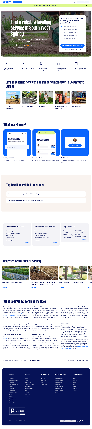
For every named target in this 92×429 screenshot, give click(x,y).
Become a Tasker (83, 2)
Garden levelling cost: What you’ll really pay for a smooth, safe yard (42, 283)
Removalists (57, 384)
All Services (57, 392)
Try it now (53, 5)
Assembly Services (59, 390)
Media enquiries (28, 382)
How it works (11, 378)
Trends (10, 394)
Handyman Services (59, 378)
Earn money (11, 382)
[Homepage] (7, 2)
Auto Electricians (58, 388)
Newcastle (75, 388)
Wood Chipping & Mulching (61, 107)
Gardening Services (59, 386)
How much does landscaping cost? (71, 282)
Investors (27, 396)
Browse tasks (43, 380)
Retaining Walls (27, 106)
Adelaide (74, 386)
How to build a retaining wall (12, 282)
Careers (26, 380)
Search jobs (11, 386)
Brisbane (74, 382)
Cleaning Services (59, 380)
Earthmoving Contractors (10, 107)
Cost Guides (11, 388)
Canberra (75, 390)
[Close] (86, 5)
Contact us (27, 392)
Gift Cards (11, 396)
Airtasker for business (13, 380)
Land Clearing (76, 106)
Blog (26, 390)
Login (42, 382)
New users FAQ (12, 402)
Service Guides (12, 390)
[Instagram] (80, 421)
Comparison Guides (13, 392)
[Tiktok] (82, 421)
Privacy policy (27, 394)
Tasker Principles (28, 386)
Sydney (74, 378)
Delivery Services (58, 382)
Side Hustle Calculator (13, 384)
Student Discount (12, 398)
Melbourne (75, 380)
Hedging (42, 106)
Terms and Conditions (29, 388)
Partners (11, 400)
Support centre (44, 384)
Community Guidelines (29, 384)
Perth (74, 384)
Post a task (18, 2)
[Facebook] (77, 421)
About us (26, 378)
